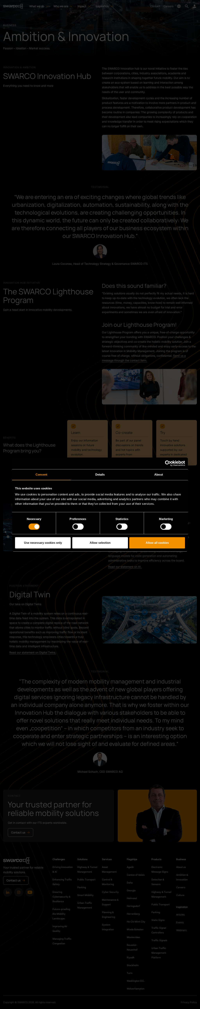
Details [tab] (100, 474)
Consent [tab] (41, 474)
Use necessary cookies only (43, 542)
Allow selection (100, 542)
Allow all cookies (157, 542)
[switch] (78, 526)
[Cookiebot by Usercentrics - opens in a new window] (168, 463)
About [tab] (158, 474)
